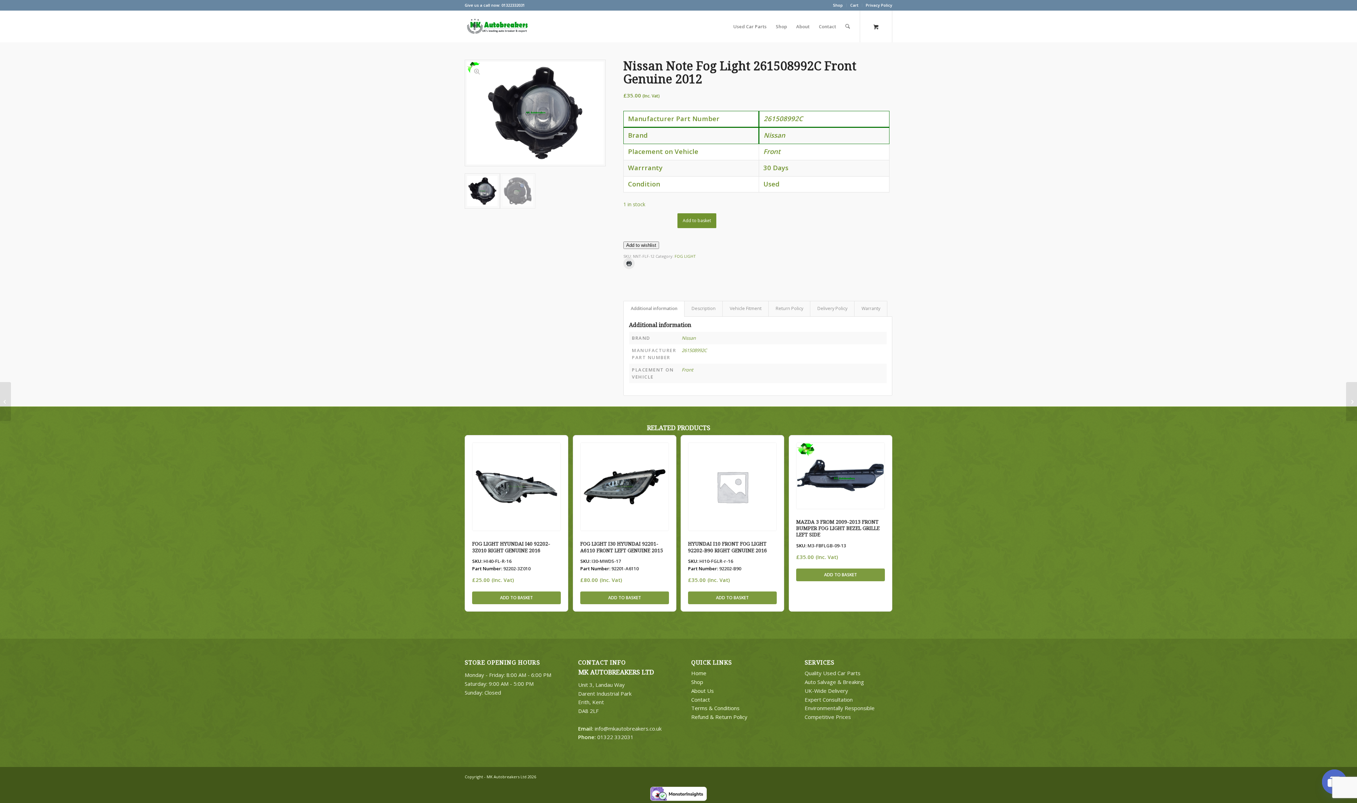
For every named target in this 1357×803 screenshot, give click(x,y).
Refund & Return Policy (719, 716)
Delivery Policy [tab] (832, 308)
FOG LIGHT (685, 256)
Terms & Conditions (715, 708)
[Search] (847, 26)
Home (698, 673)
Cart (854, 5)
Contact (700, 699)
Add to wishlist (641, 245)
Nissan (689, 338)
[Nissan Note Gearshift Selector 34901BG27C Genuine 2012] (5, 401)
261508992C (694, 350)
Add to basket (697, 221)
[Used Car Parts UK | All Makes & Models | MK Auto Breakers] (496, 26)
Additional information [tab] (654, 308)
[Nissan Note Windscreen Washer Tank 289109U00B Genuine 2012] (1351, 401)
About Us (702, 690)
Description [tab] (704, 308)
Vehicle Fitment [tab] (746, 308)
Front (687, 370)
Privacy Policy (879, 5)
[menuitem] (838, 5)
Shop (838, 5)
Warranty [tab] (871, 308)
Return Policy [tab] (789, 308)
